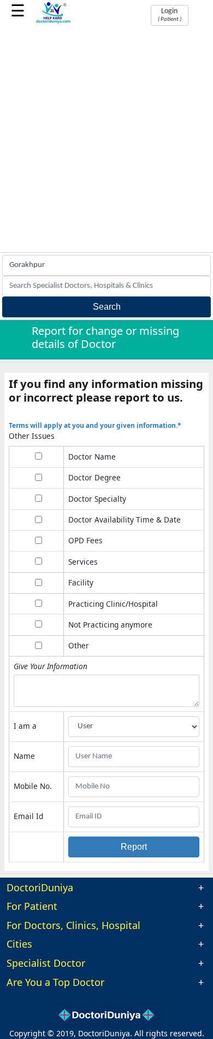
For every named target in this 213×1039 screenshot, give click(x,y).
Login (169, 14)
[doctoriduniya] (53, 21)
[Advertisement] (106, 140)
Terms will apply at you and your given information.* (95, 425)
